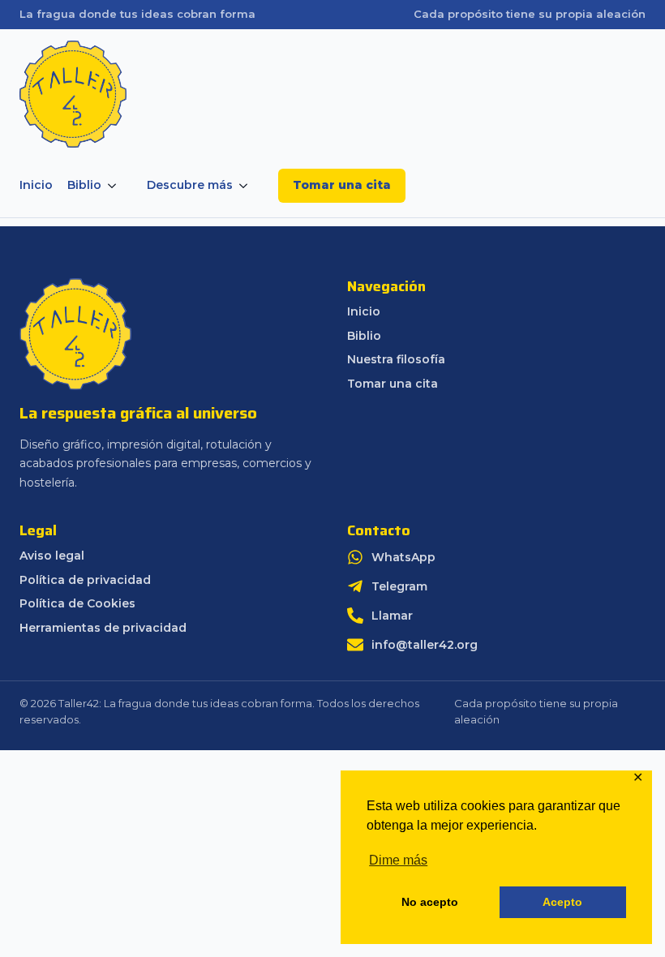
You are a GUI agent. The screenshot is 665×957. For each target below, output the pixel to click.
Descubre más (190, 185)
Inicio (36, 185)
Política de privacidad (85, 580)
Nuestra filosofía (396, 360)
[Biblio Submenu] (116, 185)
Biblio (84, 185)
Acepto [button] (562, 901)
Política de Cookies (77, 604)
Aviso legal (51, 556)
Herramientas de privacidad (103, 628)
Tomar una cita (342, 185)
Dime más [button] (398, 860)
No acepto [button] (429, 901)
